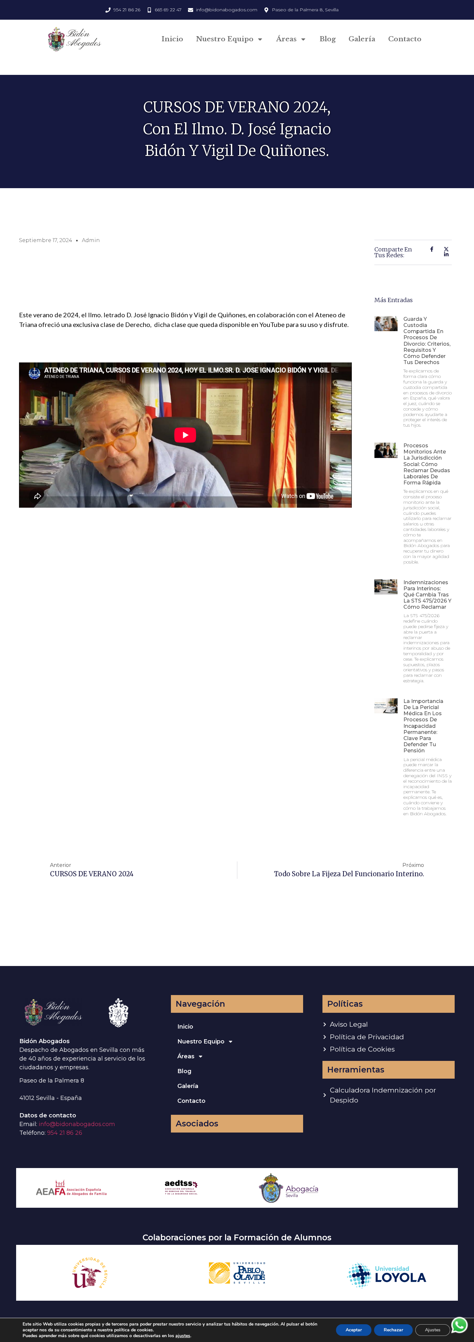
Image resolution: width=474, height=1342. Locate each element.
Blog (328, 39)
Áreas (286, 39)
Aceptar (354, 1330)
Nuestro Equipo (224, 39)
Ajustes (432, 1330)
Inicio (172, 39)
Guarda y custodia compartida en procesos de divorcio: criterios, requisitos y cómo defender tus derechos (426, 340)
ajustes (182, 1336)
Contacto (404, 39)
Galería (362, 39)
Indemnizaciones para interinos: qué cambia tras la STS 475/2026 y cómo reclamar (427, 594)
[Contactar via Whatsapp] (459, 1332)
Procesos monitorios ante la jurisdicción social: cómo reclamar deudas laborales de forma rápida (426, 464)
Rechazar (393, 1330)
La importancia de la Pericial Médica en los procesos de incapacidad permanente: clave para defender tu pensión (423, 726)
